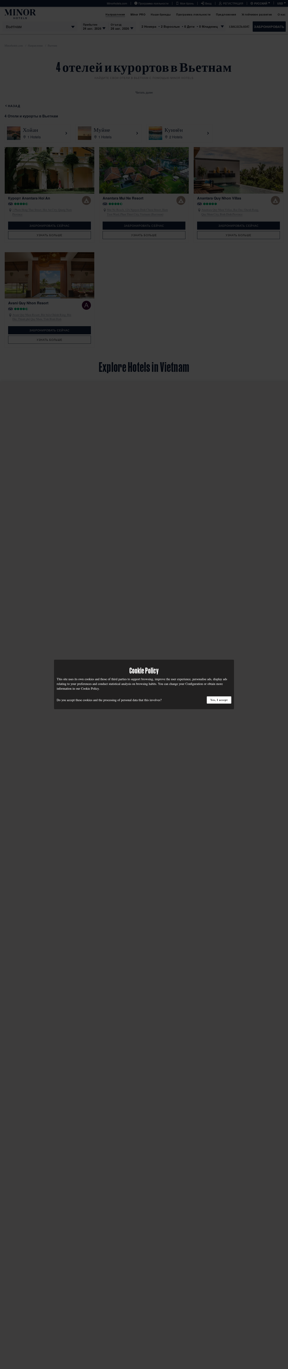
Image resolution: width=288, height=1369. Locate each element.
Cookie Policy (90, 688)
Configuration (194, 684)
